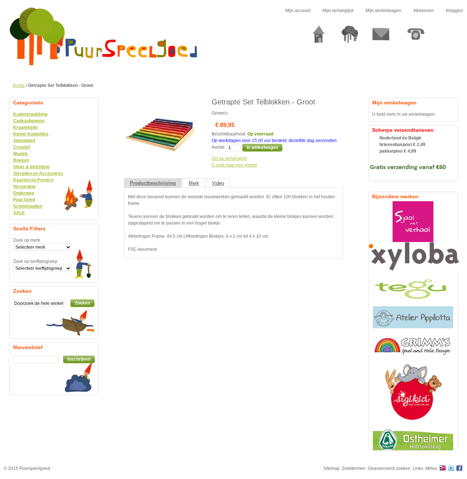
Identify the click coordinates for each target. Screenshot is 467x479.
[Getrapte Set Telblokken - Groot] (160, 101)
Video (218, 183)
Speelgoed (24, 140)
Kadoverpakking (30, 114)
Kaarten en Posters (33, 180)
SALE (19, 212)
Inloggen (454, 10)
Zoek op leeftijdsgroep (35, 261)
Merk (194, 183)
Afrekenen (423, 10)
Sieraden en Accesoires (38, 173)
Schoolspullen (27, 206)
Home (19, 85)
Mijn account (297, 10)
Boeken (21, 160)
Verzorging (24, 186)
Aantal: (218, 147)
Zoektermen (354, 468)
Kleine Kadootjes (31, 134)
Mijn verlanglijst (338, 10)
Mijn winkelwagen (383, 10)
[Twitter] (451, 468)
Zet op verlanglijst (229, 158)
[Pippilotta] (413, 317)
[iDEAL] (443, 468)
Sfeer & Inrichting (31, 166)
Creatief (21, 147)
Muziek (20, 153)
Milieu (431, 468)
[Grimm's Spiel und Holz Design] (413, 346)
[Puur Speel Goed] (103, 36)
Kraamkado (25, 127)
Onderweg (23, 193)
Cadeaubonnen (29, 120)
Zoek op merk (26, 240)
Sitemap (331, 468)
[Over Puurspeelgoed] (350, 37)
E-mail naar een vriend (234, 165)
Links (418, 468)
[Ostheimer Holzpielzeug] (413, 439)
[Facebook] (459, 468)
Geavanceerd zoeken (389, 468)
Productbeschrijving (153, 183)
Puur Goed (24, 199)
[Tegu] (413, 289)
